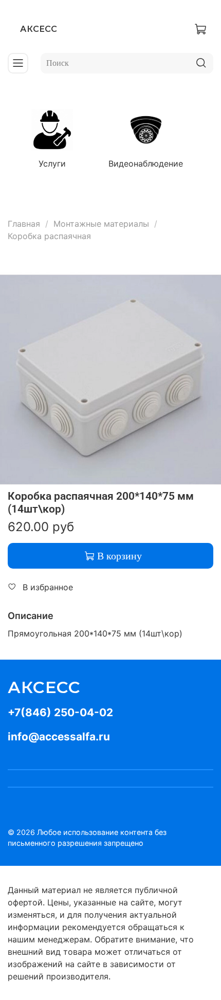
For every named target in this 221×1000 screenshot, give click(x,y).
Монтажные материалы (101, 224)
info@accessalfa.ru (59, 736)
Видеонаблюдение (145, 163)
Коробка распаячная (49, 236)
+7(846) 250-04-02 (60, 712)
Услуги (52, 163)
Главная (24, 224)
